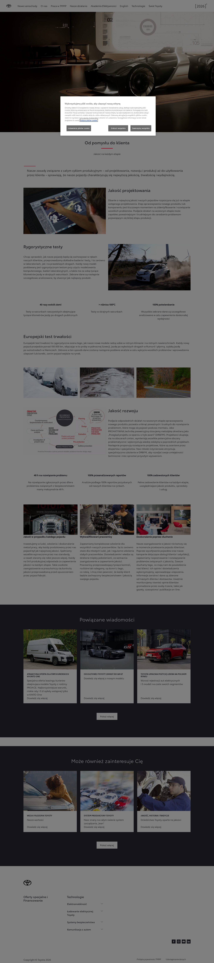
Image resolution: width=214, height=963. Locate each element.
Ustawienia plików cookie (79, 128)
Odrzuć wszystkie (118, 128)
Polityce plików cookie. (88, 120)
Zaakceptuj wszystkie (141, 128)
